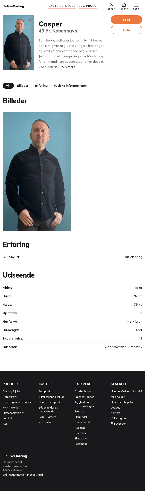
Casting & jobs (11, 391)
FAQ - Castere (47, 417)
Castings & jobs (62, 5)
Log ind (7, 418)
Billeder (23, 86)
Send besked (126, 21)
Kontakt (115, 413)
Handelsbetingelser (123, 402)
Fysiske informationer (70, 86)
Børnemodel (82, 422)
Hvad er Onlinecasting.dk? (126, 391)
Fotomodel (81, 443)
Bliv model (81, 433)
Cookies (115, 407)
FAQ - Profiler (11, 407)
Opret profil (10, 396)
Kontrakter (45, 422)
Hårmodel (81, 417)
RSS (5, 423)
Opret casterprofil (49, 402)
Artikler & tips (83, 391)
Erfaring (41, 86)
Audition (80, 427)
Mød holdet (118, 396)
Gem (126, 30)
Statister (80, 411)
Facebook (119, 423)
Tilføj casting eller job (52, 396)
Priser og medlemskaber (18, 402)
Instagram (120, 418)
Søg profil (44, 391)
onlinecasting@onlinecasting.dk (23, 474)
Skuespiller (81, 438)
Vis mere (68, 67)
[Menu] (136, 5)
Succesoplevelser (13, 413)
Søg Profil (88, 5)
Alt (8, 86)
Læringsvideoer (84, 396)
